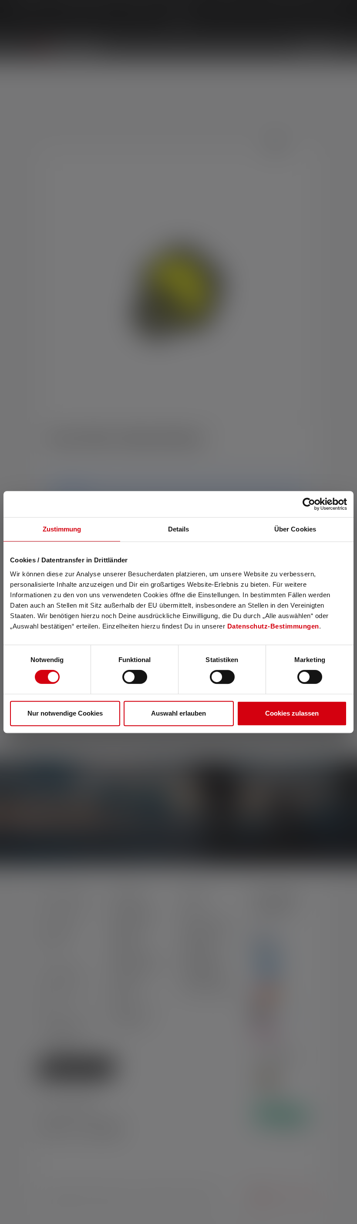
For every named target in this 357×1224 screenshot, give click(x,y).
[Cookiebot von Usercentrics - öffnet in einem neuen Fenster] (309, 504)
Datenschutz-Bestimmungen (273, 626)
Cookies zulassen (292, 713)
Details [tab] (178, 529)
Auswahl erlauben (178, 713)
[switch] (134, 677)
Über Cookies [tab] (295, 529)
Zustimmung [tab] (62, 529)
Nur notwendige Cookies (65, 713)
